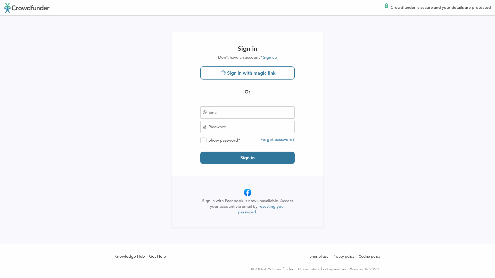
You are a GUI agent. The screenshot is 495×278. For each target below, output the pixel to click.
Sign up (270, 57)
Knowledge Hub (129, 256)
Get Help (157, 256)
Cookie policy (370, 256)
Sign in (247, 158)
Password (217, 127)
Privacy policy (343, 256)
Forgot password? (277, 139)
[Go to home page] (27, 8)
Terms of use (318, 256)
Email (214, 112)
